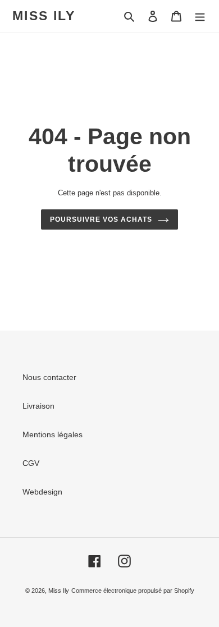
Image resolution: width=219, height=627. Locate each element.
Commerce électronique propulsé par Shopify (132, 590)
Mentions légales (52, 434)
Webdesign (42, 491)
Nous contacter (49, 377)
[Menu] (200, 16)
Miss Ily (43, 15)
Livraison (38, 405)
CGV (30, 463)
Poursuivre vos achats (101, 219)
